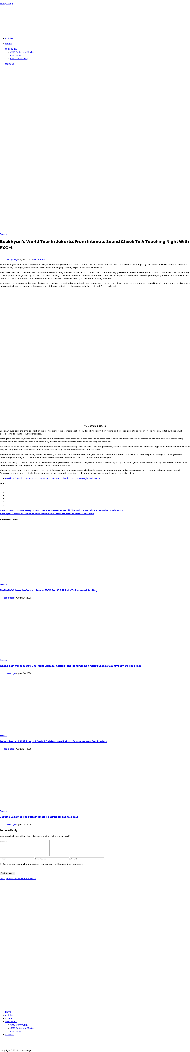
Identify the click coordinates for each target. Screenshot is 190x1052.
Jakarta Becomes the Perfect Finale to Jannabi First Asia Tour (39, 817)
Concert (9, 1018)
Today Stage (6, 3)
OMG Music (16, 55)
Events (3, 234)
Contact (9, 63)
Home (8, 1011)
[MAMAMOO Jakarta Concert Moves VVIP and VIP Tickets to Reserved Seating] (50, 581)
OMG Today (11, 48)
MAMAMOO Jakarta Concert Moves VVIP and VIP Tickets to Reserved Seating (48, 590)
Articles (9, 38)
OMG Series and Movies (22, 52)
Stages (8, 43)
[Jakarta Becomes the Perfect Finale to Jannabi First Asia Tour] (46, 807)
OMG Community (19, 58)
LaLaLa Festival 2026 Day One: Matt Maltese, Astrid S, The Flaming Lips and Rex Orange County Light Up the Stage (71, 666)
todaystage (12, 259)
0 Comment (39, 259)
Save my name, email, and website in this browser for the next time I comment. (43, 864)
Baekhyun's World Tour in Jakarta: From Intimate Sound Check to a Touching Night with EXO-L (52, 478)
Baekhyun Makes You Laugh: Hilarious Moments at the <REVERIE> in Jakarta (47, 513)
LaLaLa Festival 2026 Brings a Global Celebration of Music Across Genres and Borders (53, 741)
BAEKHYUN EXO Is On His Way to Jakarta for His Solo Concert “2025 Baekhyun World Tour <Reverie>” (62, 510)
